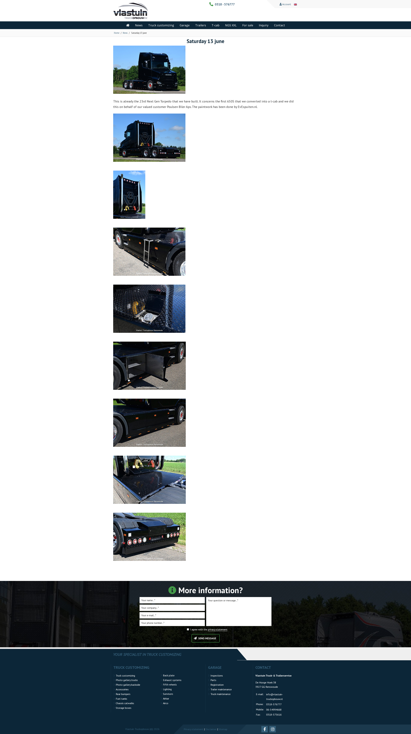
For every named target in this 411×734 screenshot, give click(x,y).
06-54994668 (274, 709)
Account (286, 4)
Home (116, 32)
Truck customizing (125, 675)
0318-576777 (274, 704)
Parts (213, 680)
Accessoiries (122, 689)
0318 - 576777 (225, 4)
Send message (207, 638)
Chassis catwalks (125, 703)
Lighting (167, 689)
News (125, 32)
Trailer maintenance (221, 689)
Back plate (169, 675)
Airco (165, 703)
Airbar (166, 698)
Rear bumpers (123, 694)
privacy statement (217, 629)
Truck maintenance (220, 694)
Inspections (216, 675)
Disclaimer (211, 729)
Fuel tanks (121, 698)
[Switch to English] (295, 4)
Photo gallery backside (128, 684)
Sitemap (223, 729)
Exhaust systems (172, 680)
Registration (217, 684)
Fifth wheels (170, 684)
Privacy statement (193, 729)
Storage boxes (123, 707)
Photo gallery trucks (127, 680)
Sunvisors (168, 693)
